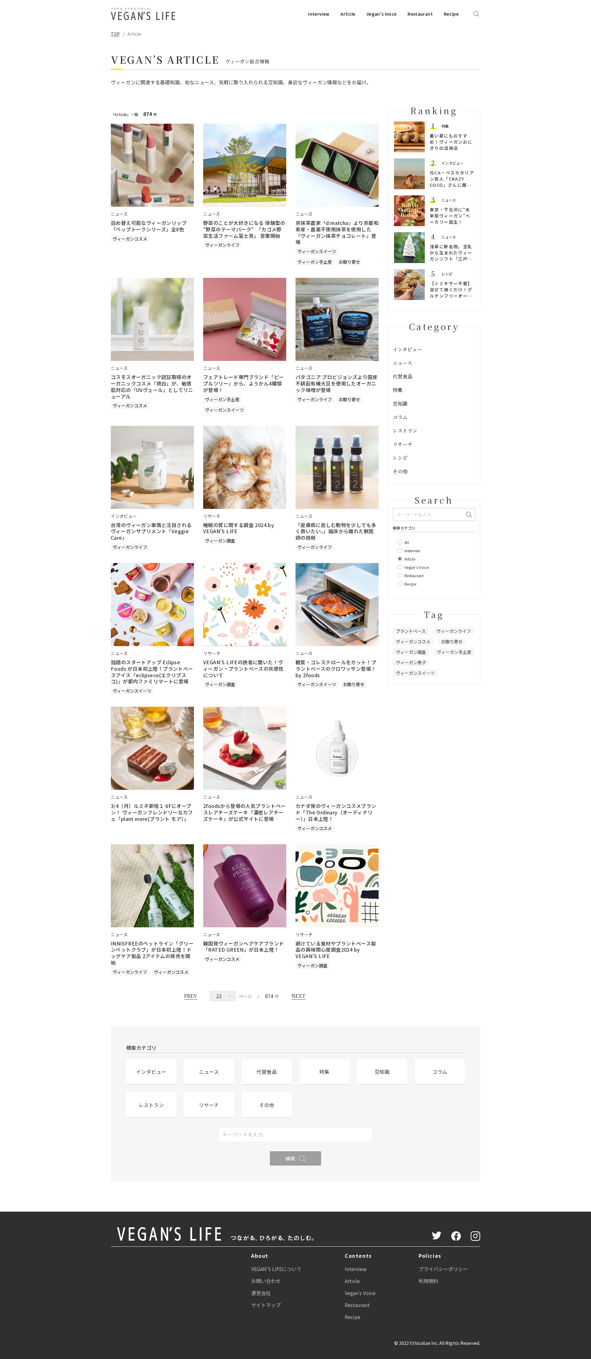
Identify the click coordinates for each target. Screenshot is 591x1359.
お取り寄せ (349, 262)
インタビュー (452, 163)
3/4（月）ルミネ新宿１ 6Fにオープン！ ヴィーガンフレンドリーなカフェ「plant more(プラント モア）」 (152, 812)
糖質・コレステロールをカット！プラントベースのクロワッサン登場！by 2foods (336, 668)
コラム (400, 417)
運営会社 (261, 1293)
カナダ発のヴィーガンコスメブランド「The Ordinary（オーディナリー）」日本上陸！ (336, 812)
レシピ (446, 273)
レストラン (405, 430)
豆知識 (400, 403)
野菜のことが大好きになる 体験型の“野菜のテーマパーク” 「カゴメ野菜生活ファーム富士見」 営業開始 (244, 229)
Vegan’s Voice (382, 14)
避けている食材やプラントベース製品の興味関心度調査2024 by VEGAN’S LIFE (336, 950)
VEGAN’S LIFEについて (276, 1269)
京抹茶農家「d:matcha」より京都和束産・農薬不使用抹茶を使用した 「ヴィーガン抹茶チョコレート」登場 (337, 232)
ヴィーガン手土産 (314, 262)
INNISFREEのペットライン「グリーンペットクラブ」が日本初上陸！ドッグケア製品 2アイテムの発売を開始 (152, 953)
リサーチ (402, 444)
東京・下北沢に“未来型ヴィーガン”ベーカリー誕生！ (450, 215)
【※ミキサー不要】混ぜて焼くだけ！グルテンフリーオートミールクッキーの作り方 (451, 295)
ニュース (448, 199)
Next (298, 996)
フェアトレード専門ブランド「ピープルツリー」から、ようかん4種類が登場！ (243, 383)
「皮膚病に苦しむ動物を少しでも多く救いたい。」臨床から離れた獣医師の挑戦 (336, 531)
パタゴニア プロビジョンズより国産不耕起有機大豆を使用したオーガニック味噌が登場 (337, 383)
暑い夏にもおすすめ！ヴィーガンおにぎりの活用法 (451, 142)
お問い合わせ (266, 1281)
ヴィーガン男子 (411, 662)
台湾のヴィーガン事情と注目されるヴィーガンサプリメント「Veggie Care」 (151, 531)
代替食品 (402, 376)
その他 (400, 471)
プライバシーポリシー (443, 1269)
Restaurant (420, 14)
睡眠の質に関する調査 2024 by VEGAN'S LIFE (238, 528)
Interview (318, 14)
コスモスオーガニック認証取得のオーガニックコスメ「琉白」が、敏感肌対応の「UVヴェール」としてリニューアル (152, 386)
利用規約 (428, 1281)
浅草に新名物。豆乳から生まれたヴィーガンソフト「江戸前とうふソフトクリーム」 (451, 258)
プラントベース (411, 631)
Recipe (451, 14)
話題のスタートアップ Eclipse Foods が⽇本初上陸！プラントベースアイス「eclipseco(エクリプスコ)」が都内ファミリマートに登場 (152, 671)
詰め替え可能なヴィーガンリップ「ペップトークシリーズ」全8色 (149, 226)
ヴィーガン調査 (220, 541)
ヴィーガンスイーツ (316, 251)
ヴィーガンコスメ (130, 239)
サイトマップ (266, 1305)
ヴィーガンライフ (222, 245)
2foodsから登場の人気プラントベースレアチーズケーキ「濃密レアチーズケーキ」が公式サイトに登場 (244, 812)
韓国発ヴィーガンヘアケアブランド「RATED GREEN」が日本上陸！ (243, 946)
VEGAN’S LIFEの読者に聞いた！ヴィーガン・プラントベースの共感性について (243, 668)
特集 (445, 126)
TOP (115, 34)
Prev (190, 996)
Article (347, 14)
